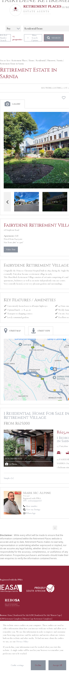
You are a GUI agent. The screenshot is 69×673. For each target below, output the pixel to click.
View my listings (33, 509)
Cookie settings (17, 665)
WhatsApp (30, 513)
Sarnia (59, 60)
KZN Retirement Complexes (11, 619)
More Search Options (34, 37)
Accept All (57, 665)
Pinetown (51, 60)
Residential (40, 60)
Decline (38, 665)
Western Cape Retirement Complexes (37, 619)
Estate (31, 60)
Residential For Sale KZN (23, 615)
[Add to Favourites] (63, 98)
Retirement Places (19, 60)
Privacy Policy (22, 641)
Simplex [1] (8, 478)
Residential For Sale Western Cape (48, 615)
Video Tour (11, 249)
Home (10, 615)
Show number (32, 506)
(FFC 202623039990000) (32, 500)
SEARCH (56, 37)
